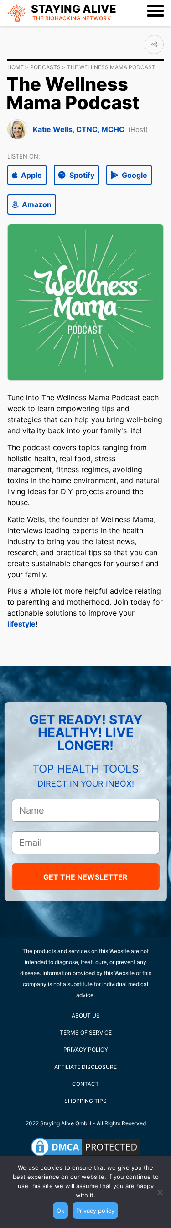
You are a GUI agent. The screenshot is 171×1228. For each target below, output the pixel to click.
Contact (85, 1083)
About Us (86, 1015)
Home (15, 67)
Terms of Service (86, 1032)
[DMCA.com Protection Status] (86, 1146)
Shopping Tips (85, 1100)
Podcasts (45, 67)
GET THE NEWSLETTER (85, 876)
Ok (60, 1210)
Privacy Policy (85, 1049)
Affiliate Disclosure (85, 1066)
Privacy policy (95, 1210)
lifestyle (21, 623)
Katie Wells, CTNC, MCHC (78, 129)
